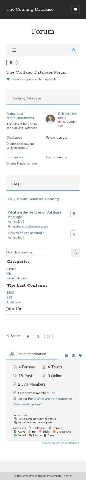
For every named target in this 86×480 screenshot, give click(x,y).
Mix (8, 273)
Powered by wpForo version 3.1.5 (60, 442)
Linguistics (15, 157)
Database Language (36, 226)
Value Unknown (16, 278)
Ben (52, 393)
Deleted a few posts (67, 115)
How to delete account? (26, 233)
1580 (10, 292)
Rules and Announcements (20, 116)
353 (9, 297)
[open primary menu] (75, 9)
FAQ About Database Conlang (33, 199)
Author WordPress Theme (30, 475)
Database (17, 226)
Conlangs (14, 137)
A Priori (11, 269)
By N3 (62, 121)
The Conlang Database (29, 9)
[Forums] (11, 62)
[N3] (50, 123)
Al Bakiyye (13, 302)
